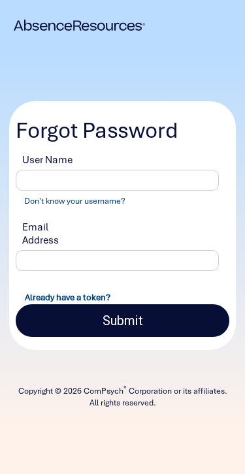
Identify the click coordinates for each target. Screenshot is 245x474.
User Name (47, 159)
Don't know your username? (74, 201)
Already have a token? (67, 297)
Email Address (40, 234)
